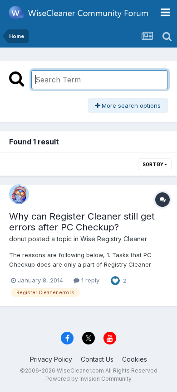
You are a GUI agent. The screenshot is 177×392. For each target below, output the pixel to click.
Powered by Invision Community (88, 378)
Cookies (134, 359)
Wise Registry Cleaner (113, 239)
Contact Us (97, 359)
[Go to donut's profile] (19, 194)
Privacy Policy (51, 359)
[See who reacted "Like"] (115, 279)
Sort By (153, 164)
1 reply (89, 280)
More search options (130, 105)
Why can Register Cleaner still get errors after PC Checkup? (82, 222)
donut (17, 239)
